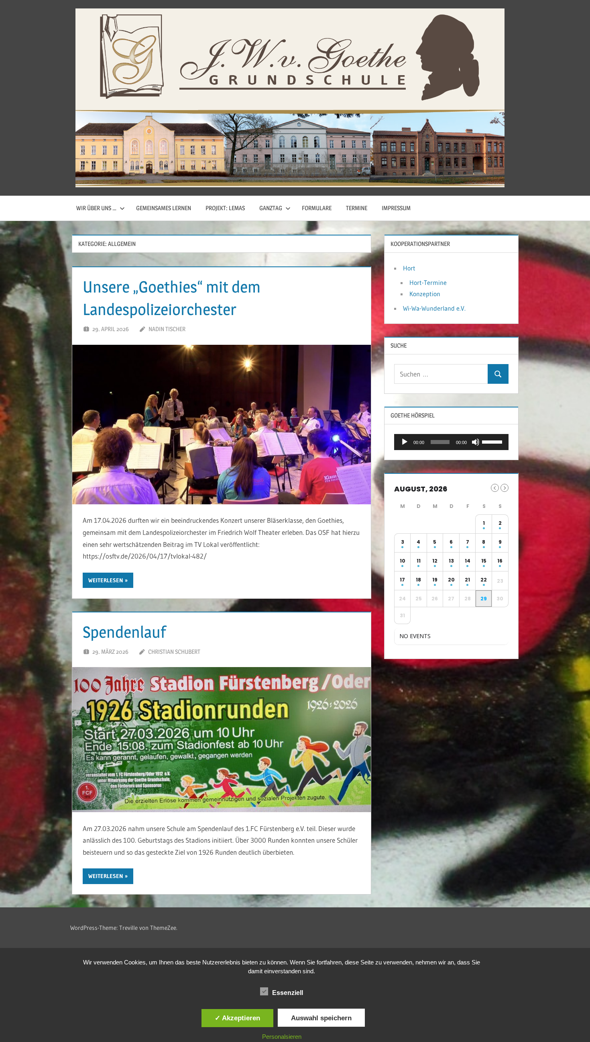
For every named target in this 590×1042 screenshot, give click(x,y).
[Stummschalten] (476, 442)
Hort (409, 268)
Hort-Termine (428, 282)
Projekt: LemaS (225, 208)
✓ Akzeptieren (237, 1018)
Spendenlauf (124, 632)
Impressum (396, 208)
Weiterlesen (105, 580)
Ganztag (270, 208)
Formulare (317, 208)
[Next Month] (504, 488)
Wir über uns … (96, 208)
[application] (451, 442)
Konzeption (424, 294)
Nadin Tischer (167, 329)
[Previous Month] (495, 488)
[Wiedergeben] (405, 442)
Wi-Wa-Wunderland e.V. (434, 308)
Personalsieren (281, 1036)
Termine (356, 208)
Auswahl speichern (321, 1018)
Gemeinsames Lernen (163, 208)
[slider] (493, 441)
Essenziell (287, 992)
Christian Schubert (174, 651)
